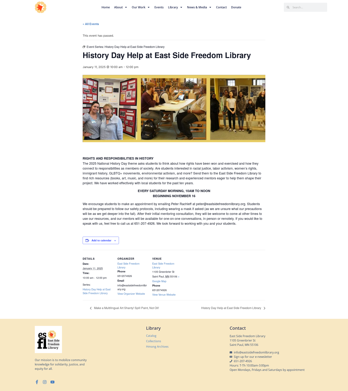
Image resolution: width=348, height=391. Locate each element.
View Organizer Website (131, 293)
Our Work (138, 7)
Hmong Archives (157, 346)
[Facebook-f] (37, 382)
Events (159, 7)
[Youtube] (52, 382)
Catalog (151, 336)
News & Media (197, 7)
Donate (236, 7)
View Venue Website (164, 294)
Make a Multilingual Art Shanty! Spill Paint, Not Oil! (126, 308)
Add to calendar (101, 240)
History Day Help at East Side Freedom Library (97, 291)
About (118, 7)
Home (106, 7)
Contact (221, 7)
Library (173, 7)
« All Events (91, 24)
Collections (153, 341)
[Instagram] (45, 382)
